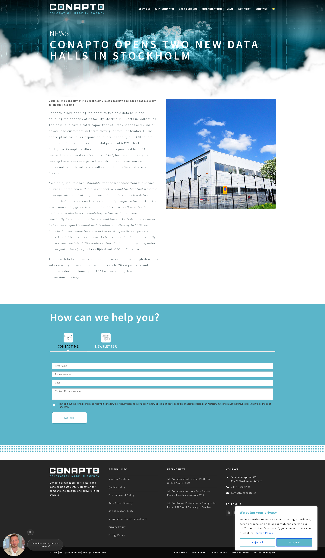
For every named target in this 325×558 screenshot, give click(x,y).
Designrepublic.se (70, 552)
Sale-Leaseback (240, 552)
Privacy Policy (117, 527)
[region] (276, 528)
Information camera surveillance (128, 519)
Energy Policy (117, 535)
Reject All (257, 542)
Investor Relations (119, 479)
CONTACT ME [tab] (68, 346)
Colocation (180, 552)
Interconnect (199, 552)
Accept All (294, 542)
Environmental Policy (121, 495)
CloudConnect (219, 552)
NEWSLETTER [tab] (106, 346)
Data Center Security (121, 503)
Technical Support (264, 552)
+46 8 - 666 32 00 (240, 487)
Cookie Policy (264, 533)
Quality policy (117, 487)
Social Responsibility (121, 511)
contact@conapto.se (243, 493)
